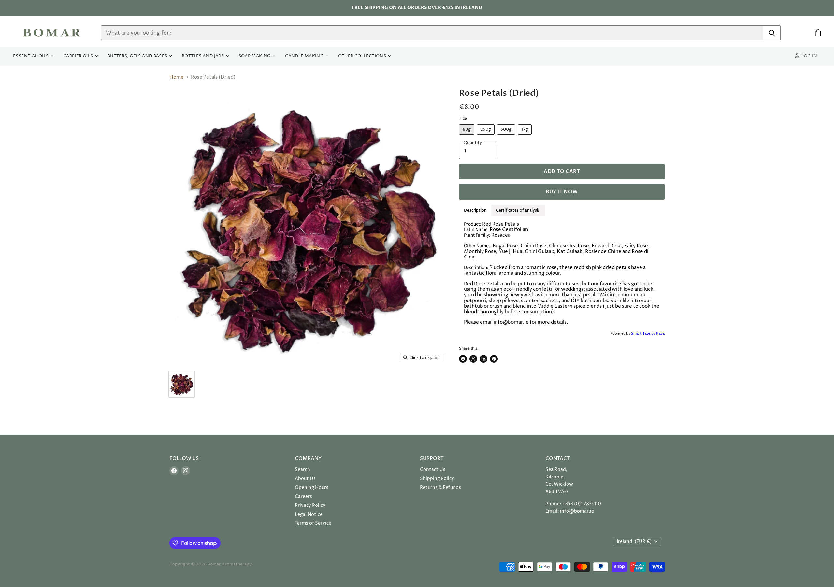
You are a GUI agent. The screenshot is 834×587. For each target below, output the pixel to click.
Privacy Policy (310, 505)
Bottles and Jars (203, 56)
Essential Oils (31, 56)
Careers (303, 496)
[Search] (772, 32)
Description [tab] (475, 210)
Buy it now (562, 191)
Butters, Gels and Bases (138, 56)
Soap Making (255, 56)
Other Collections (362, 56)
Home (176, 77)
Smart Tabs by (643, 333)
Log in (808, 56)
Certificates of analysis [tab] (518, 210)
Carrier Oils (78, 56)
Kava (660, 333)
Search (302, 469)
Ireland (634, 541)
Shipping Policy (437, 479)
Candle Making (304, 56)
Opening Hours (311, 487)
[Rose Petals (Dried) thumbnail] (181, 384)
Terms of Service (313, 523)
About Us (305, 479)
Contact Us (432, 469)
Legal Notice (309, 514)
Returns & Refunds (440, 487)
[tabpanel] (562, 273)
